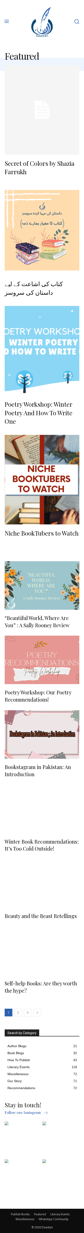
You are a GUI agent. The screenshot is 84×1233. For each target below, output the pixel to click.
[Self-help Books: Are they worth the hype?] (42, 951)
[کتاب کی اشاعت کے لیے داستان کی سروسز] (42, 230)
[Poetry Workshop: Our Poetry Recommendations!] (42, 660)
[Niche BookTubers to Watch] (42, 479)
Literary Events (60, 1214)
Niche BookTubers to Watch (42, 533)
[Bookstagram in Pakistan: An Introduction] (42, 734)
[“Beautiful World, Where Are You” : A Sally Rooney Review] (42, 585)
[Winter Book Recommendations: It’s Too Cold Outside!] (42, 809)
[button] (77, 22)
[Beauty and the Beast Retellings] (42, 883)
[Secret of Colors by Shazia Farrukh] (42, 110)
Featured (40, 1214)
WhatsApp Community (53, 1219)
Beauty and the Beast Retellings (41, 915)
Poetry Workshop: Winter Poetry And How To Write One (38, 412)
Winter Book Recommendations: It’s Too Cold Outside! (42, 845)
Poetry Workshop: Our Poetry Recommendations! (38, 696)
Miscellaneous (25, 1219)
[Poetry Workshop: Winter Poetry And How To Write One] (42, 350)
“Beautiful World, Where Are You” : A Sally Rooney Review (37, 621)
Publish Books (20, 1214)
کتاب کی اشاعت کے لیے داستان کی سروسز (34, 288)
